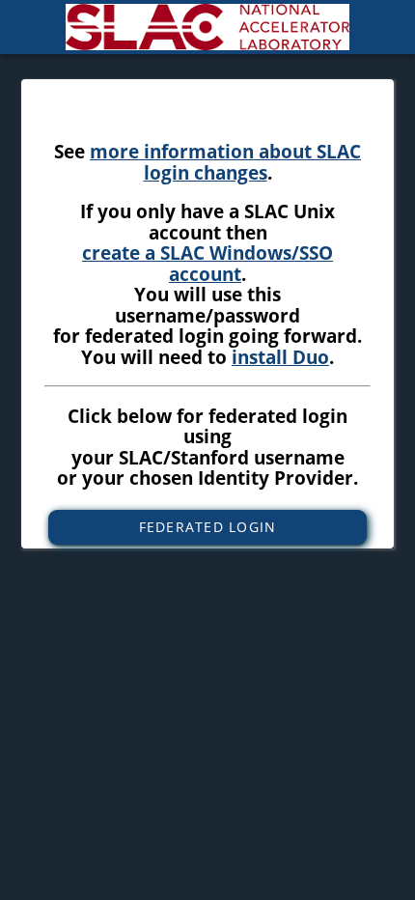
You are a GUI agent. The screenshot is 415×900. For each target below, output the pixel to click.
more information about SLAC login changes (225, 161)
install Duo (280, 357)
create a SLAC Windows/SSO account (207, 263)
